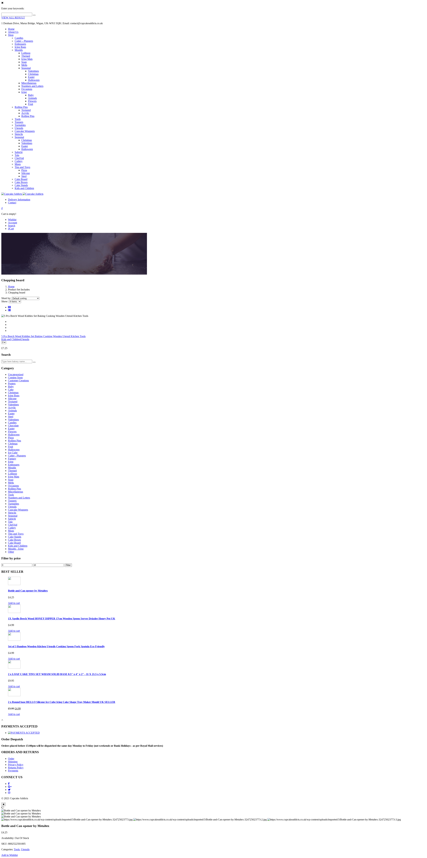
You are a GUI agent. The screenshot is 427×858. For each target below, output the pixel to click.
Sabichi (19, 152)
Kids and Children (24, 188)
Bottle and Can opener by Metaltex (28, 590)
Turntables (20, 125)
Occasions (26, 89)
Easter (31, 77)
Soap (24, 62)
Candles (19, 38)
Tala (17, 155)
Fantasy (12, 458)
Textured (26, 110)
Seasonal (26, 68)
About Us (13, 32)
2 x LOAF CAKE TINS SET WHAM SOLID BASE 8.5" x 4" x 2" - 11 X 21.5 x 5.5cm (57, 674)
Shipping (13, 761)
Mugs (18, 164)
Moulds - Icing (16, 548)
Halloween (34, 80)
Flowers (32, 101)
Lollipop (25, 53)
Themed (25, 56)
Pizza (24, 170)
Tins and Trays (22, 167)
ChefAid (19, 158)
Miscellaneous (28, 83)
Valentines (33, 71)
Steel (24, 176)
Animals (32, 98)
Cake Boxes (21, 182)
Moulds (19, 50)
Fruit (30, 104)
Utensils (19, 128)
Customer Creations (18, 380)
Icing (24, 92)
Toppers (19, 122)
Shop (11, 35)
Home (11, 29)
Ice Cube (13, 452)
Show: (4, 301)
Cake (11, 389)
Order (11, 758)
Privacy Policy (15, 764)
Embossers (20, 44)
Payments (13, 770)
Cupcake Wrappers (25, 131)
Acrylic (25, 113)
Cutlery (19, 161)
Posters (12, 383)
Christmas (33, 74)
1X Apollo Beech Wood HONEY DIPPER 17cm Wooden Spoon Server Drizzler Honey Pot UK (61, 618)
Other (11, 551)
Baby (31, 95)
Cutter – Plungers (24, 41)
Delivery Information (19, 199)
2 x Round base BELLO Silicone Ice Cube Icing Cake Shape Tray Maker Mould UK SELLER (61, 702)
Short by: (6, 298)
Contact (12, 202)
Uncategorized (15, 374)
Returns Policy (16, 767)
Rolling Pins (21, 107)
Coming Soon (15, 377)
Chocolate (13, 425)
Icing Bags (20, 47)
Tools (18, 119)
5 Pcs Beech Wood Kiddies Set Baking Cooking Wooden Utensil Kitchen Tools (43, 336)
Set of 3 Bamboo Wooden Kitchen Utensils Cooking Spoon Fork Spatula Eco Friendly (56, 646)
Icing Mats (27, 59)
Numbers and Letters (32, 86)
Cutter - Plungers (17, 455)
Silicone (25, 173)
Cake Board (21, 179)
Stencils (19, 134)
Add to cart (14, 603)
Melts (24, 65)
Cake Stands (21, 185)
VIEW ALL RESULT (13, 17)
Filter (68, 565)
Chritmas (13, 443)
